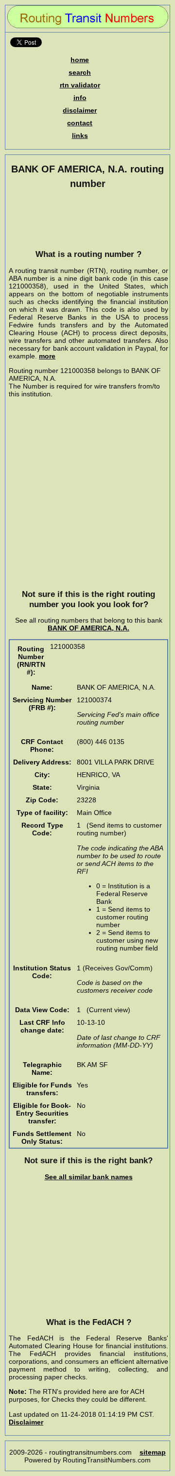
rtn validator (80, 85)
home (79, 60)
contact (79, 123)
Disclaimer (26, 1422)
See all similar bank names (89, 1177)
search (80, 72)
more (47, 356)
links (80, 135)
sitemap (153, 1452)
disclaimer (80, 110)
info (80, 98)
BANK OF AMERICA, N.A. (88, 628)
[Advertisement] (88, 219)
